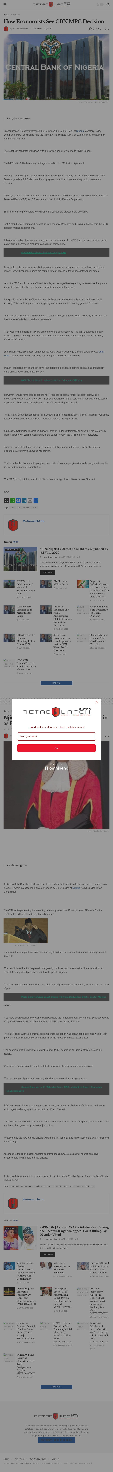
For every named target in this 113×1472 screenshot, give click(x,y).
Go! (56, 748)
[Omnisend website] (56, 766)
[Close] (97, 702)
